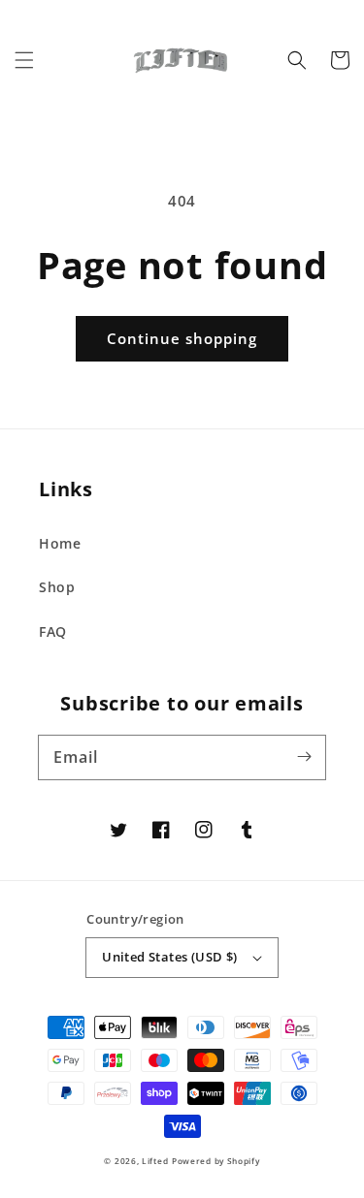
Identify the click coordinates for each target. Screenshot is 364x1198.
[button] (24, 60)
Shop (57, 587)
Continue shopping (182, 338)
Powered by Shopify (216, 1160)
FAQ (53, 631)
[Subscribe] (303, 757)
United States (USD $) (169, 956)
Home (60, 543)
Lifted (155, 1160)
